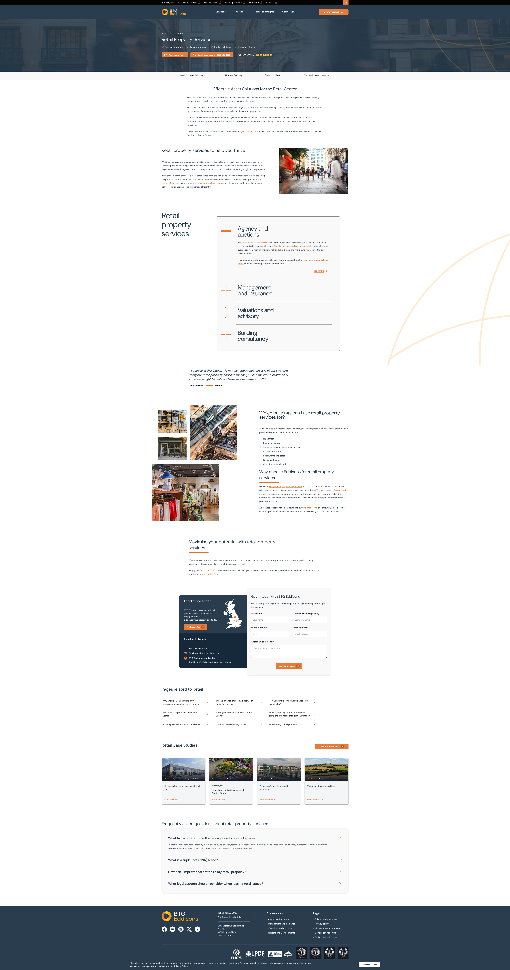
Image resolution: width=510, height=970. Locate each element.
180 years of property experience (285, 486)
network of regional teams (210, 183)
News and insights (265, 11)
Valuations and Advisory (279, 928)
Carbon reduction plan (325, 937)
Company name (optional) (306, 613)
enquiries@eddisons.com (207, 653)
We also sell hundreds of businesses (292, 246)
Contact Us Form (273, 75)
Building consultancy (253, 336)
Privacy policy (321, 923)
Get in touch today (177, 55)
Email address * (300, 627)
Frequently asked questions (316, 75)
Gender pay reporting (324, 932)
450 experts (320, 490)
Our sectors (172, 34)
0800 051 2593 (207, 570)
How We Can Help (234, 75)
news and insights (209, 574)
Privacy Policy (181, 966)
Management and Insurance (280, 923)
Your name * (257, 613)
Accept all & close (369, 964)
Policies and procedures (325, 919)
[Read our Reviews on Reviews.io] (255, 55)
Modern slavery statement (327, 928)
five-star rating (309, 507)
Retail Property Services (191, 75)
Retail (180, 34)
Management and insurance (255, 290)
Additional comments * (262, 641)
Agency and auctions (253, 231)
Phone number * (259, 627)
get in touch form (249, 131)
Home (164, 34)
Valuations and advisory (256, 313)
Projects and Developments (280, 932)
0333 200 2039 (229, 912)
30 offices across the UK (255, 242)
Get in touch (288, 11)
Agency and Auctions (277, 919)
